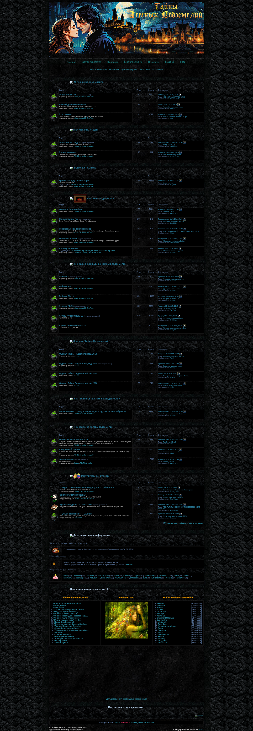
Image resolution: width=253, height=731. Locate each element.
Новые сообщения (98, 70)
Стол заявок (65, 114)
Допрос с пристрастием (82, 184)
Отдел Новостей (67, 95)
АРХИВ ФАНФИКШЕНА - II (72, 325)
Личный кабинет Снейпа (88, 81)
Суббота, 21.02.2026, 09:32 (168, 277)
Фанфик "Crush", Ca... (172, 299)
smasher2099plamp (166, 618)
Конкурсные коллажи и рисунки (75, 229)
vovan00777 (164, 576)
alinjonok (162, 622)
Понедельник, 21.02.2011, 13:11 (170, 383)
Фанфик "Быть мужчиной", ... (67, 618)
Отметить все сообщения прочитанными (183, 523)
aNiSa (117, 723)
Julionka (173, 252)
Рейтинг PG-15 (66, 306)
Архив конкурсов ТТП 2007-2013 (76, 504)
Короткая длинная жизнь (172, 366)
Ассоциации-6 (61, 643)
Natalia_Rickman (138, 723)
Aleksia (169, 578)
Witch (172, 453)
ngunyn (160, 614)
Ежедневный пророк (69, 449)
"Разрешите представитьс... (174, 318)
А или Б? (58, 632)
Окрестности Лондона (70, 142)
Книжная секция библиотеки (73, 439)
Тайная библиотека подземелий (93, 426)
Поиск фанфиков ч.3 (171, 452)
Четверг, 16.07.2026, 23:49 (168, 95)
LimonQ (85, 252)
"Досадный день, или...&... (173, 289)
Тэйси (160, 608)
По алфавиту (60, 641)
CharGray (161, 612)
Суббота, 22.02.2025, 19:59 (168, 114)
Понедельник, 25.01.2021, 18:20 (170, 229)
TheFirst (90, 97)
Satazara (162, 630)
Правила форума (129, 70)
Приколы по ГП (169, 212)
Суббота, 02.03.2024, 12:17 (168, 514)
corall (172, 387)
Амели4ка (174, 510)
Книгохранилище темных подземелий (97, 398)
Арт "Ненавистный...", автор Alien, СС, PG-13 (181, 231)
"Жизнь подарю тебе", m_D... (67, 620)
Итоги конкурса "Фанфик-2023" (175, 516)
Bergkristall (174, 99)
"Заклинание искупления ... (174, 279)
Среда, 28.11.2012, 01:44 (167, 374)
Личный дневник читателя (72, 104)
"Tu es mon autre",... (171, 308)
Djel (171, 118)
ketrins (161, 636)
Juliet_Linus (174, 491)
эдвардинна (174, 156)
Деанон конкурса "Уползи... (174, 497)
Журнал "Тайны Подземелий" (91, 341)
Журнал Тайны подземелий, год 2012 (78, 363)
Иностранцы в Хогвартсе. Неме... (176, 376)
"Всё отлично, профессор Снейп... (70, 624)
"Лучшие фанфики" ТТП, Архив (76, 514)
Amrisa (172, 109)
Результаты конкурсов (95, 475)
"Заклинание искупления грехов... (69, 610)
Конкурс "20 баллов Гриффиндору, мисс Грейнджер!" (87, 487)
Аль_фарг (162, 624)
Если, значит (168, 183)
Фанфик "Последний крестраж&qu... (70, 616)
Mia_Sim (173, 185)
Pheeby (172, 358)
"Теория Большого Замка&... (174, 414)
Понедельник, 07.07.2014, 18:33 (170, 440)
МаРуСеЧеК (120, 578)
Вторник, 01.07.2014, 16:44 (168, 354)
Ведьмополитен (67, 152)
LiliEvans (90, 576)
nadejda (173, 330)
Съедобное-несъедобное (66, 628)
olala (76, 97)
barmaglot (80, 578)
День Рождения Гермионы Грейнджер (178, 490)
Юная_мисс (103, 576)
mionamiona (163, 634)
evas (145, 578)
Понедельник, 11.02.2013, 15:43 (170, 219)
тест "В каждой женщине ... (173, 386)
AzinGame (161, 616)
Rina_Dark (105, 578)
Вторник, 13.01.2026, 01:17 (168, 296)
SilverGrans (174, 243)
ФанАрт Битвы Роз (68, 219)
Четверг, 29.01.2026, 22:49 (168, 249)
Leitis (176, 576)
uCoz (201, 730)
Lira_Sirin (162, 641)
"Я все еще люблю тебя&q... (174, 241)
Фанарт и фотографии (70, 209)
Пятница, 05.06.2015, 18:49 (168, 495)
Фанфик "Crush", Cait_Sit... (65, 614)
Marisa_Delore (168, 462)
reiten (116, 576)
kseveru (150, 723)
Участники (114, 70)
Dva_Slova (174, 499)
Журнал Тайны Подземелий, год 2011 (78, 373)
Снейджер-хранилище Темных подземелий (100, 263)
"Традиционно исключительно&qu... (71, 630)
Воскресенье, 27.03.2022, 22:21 (170, 287)
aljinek (137, 576)
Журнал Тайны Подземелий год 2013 (78, 354)
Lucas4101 (163, 643)
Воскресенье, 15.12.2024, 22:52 (170, 239)
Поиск (142, 70)
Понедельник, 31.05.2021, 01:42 (170, 143)
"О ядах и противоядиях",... (66, 612)
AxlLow (93, 578)
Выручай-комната (85, 167)
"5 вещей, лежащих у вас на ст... (69, 638)
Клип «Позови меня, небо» (173, 356)
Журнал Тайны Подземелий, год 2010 (78, 383)
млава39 (82, 97)
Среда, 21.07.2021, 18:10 (167, 316)
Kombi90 (173, 223)
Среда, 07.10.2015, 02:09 (167, 488)
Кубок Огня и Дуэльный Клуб (74, 180)
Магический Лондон (85, 129)
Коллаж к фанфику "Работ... (174, 221)
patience (161, 605)
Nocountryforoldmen (167, 626)
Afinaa (76, 356)
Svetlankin (149, 576)
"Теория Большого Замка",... (67, 626)
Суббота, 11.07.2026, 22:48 (168, 459)
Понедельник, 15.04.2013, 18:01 (170, 505)
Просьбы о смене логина (173, 107)
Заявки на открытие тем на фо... (176, 117)
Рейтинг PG (65, 286)
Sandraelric (162, 620)
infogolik (134, 578)
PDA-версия (157, 70)
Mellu (66, 576)
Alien (172, 233)
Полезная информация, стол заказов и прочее (93, 251)
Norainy (161, 638)
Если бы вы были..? (63, 634)
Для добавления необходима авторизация (126, 699)
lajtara (76, 463)
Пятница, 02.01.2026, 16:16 (168, 450)
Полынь (173, 518)
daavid (160, 610)
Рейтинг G (64, 276)
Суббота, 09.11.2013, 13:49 (168, 364)
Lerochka (77, 576)
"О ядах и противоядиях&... (174, 251)
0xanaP (172, 377)
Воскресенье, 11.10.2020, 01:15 (170, 326)
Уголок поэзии (66, 459)
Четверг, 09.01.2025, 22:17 (168, 306)
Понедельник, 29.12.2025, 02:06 (170, 412)
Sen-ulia (129, 565)
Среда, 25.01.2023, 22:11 (167, 105)
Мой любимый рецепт (172, 155)
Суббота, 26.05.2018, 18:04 (168, 152)
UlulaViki (181, 578)
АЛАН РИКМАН (169, 145)
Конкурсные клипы (68, 238)
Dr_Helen (173, 320)
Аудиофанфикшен (68, 248)
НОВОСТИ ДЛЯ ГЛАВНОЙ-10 (174, 97)
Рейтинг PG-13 (66, 296)
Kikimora (68, 578)
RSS (148, 70)
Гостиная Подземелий (100, 198)
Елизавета (156, 578)
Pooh (160, 628)
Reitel (160, 632)
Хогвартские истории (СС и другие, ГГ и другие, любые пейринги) (92, 411)
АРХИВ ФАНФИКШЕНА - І (72, 316)
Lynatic (126, 576)
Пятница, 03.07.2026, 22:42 (168, 181)
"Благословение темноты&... (174, 328)
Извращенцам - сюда (64, 636)
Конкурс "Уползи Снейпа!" (73, 495)
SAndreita (173, 147)
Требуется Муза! (169, 442)
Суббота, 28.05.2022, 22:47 (168, 209)
